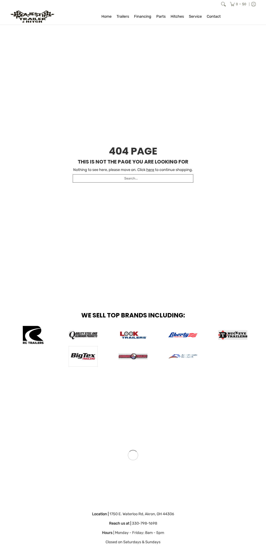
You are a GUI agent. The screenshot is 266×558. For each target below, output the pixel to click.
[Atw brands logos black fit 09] (33, 335)
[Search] (223, 4)
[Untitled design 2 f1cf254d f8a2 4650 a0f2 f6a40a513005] (133, 335)
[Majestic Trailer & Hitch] (36, 16)
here (150, 169)
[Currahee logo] (133, 356)
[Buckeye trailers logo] (233, 335)
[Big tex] (83, 356)
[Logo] (183, 356)
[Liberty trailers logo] (183, 334)
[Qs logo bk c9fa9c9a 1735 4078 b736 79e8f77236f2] (83, 334)
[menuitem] (238, 4)
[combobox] (133, 178)
